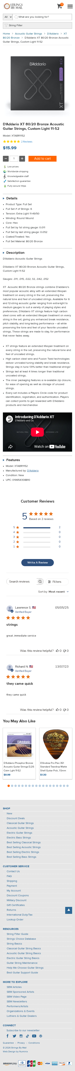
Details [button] (12, 198)
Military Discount (16, 900)
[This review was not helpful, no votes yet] (64, 651)
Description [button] (15, 253)
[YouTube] (34, 1036)
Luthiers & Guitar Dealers (22, 1016)
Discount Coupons (18, 895)
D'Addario (53, 33)
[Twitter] (14, 1036)
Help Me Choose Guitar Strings (25, 967)
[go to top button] (68, 910)
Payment (12, 886)
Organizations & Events (21, 1011)
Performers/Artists (17, 1006)
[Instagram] (21, 1036)
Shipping (12, 881)
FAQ (9, 876)
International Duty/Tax (19, 914)
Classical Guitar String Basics (24, 948)
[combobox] (53, 592)
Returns (11, 910)
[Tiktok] (27, 1036)
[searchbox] (22, 581)
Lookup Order (15, 919)
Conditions (34, 1043)
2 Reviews (26, 141)
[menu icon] (70, 7)
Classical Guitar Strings (20, 823)
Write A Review (37, 562)
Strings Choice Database (21, 939)
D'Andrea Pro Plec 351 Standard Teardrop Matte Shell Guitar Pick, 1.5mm (53, 767)
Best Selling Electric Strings (23, 852)
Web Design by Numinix (15, 1052)
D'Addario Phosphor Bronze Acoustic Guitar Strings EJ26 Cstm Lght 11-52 (19, 767)
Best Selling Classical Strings (24, 842)
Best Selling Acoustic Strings (24, 847)
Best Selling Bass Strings (21, 857)
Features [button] (13, 460)
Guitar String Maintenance (22, 963)
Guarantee (8, 1043)
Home (6, 33)
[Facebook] (8, 1036)
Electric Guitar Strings (19, 833)
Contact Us (13, 871)
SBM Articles (14, 987)
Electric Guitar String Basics (23, 958)
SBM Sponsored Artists (20, 992)
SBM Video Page (17, 996)
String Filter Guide (17, 934)
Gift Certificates (16, 905)
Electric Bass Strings (19, 837)
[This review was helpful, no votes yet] (57, 651)
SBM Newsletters (17, 1001)
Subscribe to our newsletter (23, 1030)
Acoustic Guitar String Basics (24, 953)
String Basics (14, 943)
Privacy (21, 1043)
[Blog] (40, 1036)
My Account (14, 890)
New (9, 813)
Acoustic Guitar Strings (28, 33)
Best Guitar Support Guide (22, 972)
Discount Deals (16, 818)
